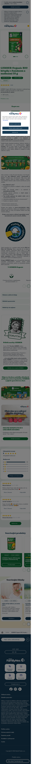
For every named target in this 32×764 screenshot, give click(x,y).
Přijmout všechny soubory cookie (15, 128)
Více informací (5, 120)
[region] (15, 123)
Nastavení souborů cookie (15, 124)
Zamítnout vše (15, 132)
